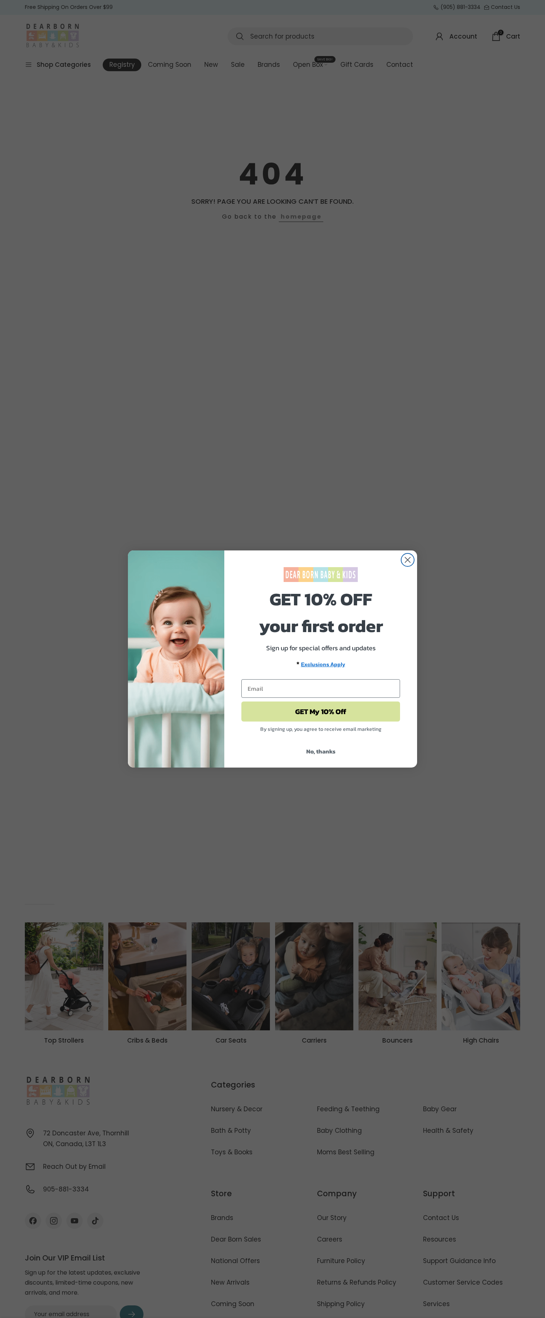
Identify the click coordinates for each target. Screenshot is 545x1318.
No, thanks (321, 751)
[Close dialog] (407, 559)
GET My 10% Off (320, 711)
